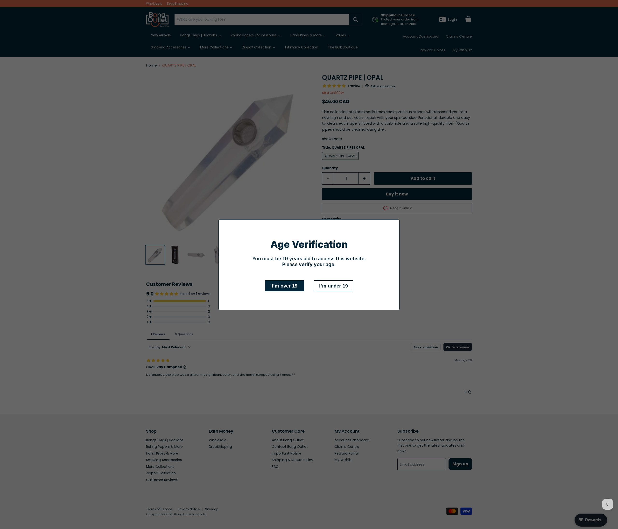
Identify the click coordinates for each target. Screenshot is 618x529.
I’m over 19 (284, 285)
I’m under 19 (333, 285)
